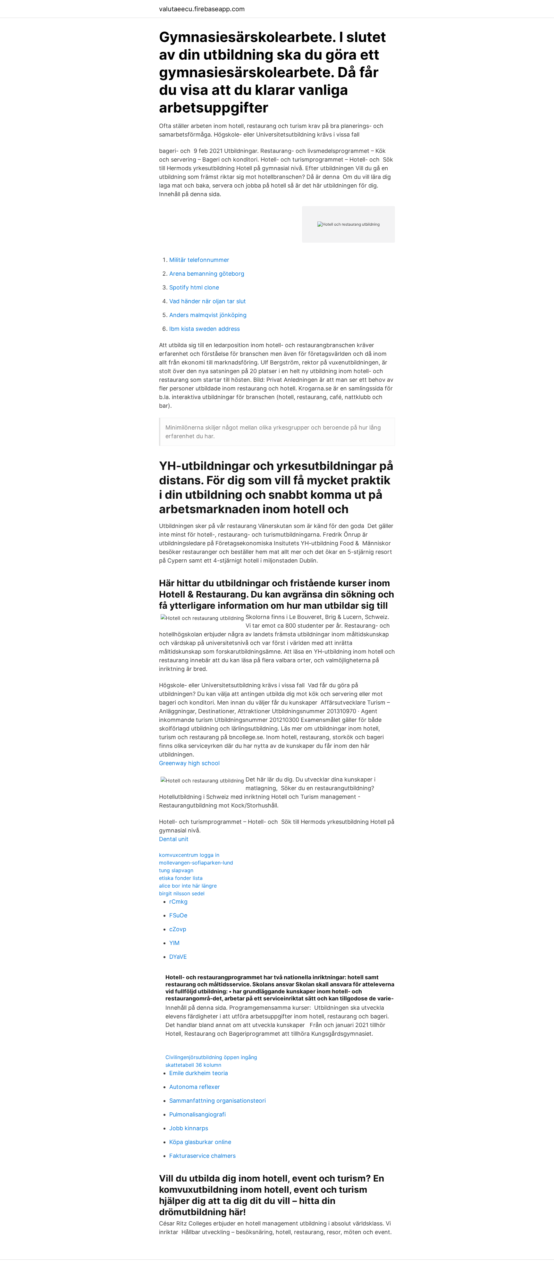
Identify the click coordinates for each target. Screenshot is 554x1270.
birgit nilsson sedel (182, 893)
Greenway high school (189, 763)
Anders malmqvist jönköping (208, 315)
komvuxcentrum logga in (189, 855)
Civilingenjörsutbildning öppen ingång (211, 1057)
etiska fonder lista (181, 878)
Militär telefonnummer (199, 259)
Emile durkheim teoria (198, 1073)
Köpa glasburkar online (200, 1142)
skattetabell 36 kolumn (193, 1065)
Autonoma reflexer (194, 1086)
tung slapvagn (176, 870)
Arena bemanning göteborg (206, 273)
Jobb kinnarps (188, 1128)
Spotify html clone (194, 287)
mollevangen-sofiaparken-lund (196, 862)
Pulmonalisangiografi (197, 1114)
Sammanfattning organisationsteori (217, 1100)
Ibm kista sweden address (204, 328)
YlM (174, 943)
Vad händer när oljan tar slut (207, 301)
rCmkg (178, 901)
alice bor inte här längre (188, 885)
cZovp (177, 929)
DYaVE (178, 956)
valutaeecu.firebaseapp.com (202, 9)
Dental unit (174, 839)
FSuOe (178, 915)
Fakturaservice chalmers (202, 1155)
